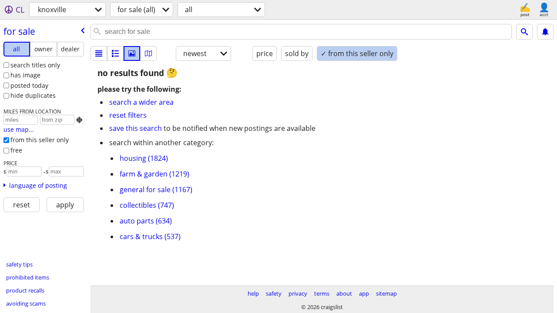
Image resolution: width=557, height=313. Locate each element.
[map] (148, 53)
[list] (99, 53)
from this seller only (39, 140)
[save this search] (545, 32)
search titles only (35, 65)
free (16, 150)
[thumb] (115, 53)
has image (25, 75)
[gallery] (132, 53)
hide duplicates (33, 95)
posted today (29, 85)
